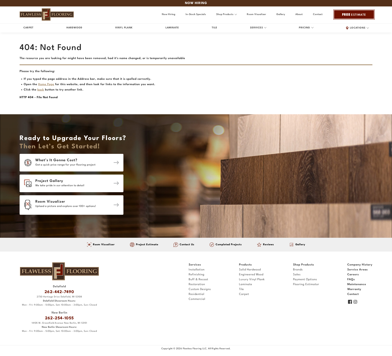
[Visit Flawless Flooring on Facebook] (350, 302)
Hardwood (74, 28)
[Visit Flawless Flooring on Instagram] (355, 302)
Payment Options (305, 279)
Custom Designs (200, 289)
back (40, 89)
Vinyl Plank (124, 28)
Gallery (280, 14)
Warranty (354, 289)
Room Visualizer (256, 14)
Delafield (59, 286)
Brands (298, 269)
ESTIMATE (354, 14)
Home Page (46, 84)
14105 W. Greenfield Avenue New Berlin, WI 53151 (59, 323)
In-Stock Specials (196, 14)
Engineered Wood (251, 274)
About (299, 14)
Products (245, 264)
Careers (353, 274)
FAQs (351, 279)
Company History (359, 264)
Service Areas (357, 269)
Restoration (197, 284)
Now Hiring (168, 14)
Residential (196, 294)
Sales (297, 274)
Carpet (28, 28)
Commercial (197, 299)
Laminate (172, 28)
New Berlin (59, 312)
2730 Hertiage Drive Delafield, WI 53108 (59, 297)
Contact (318, 14)
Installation (197, 269)
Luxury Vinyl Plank (252, 279)
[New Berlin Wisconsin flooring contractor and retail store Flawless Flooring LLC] (59, 271)
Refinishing (196, 274)
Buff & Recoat (198, 279)
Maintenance (356, 284)
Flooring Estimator (306, 284)
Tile (214, 28)
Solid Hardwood (250, 269)
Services (195, 264)
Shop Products (303, 264)
